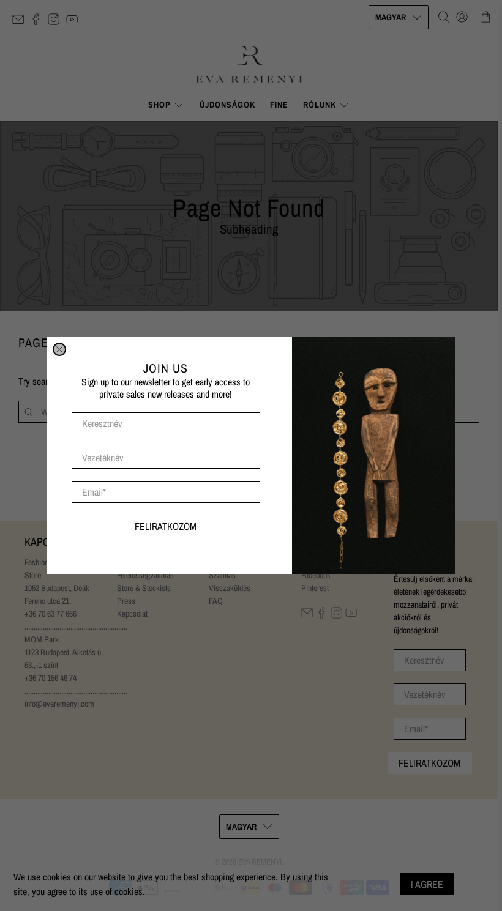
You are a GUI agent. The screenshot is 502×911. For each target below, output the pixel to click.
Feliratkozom (166, 526)
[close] (59, 349)
